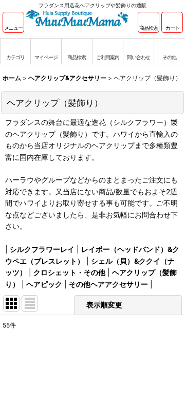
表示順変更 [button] (104, 304)
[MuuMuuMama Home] (77, 17)
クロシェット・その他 (69, 272)
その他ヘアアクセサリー (108, 284)
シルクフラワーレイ (42, 249)
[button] (13, 22)
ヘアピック (44, 284)
